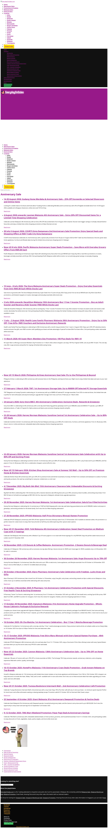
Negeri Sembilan (12, 25)
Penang (9, 31)
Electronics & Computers (13, 62)
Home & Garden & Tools (13, 69)
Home (6, 4)
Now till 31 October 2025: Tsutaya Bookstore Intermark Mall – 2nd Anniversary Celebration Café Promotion (54, 686)
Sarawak (9, 39)
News (5, 83)
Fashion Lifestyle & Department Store (16, 63)
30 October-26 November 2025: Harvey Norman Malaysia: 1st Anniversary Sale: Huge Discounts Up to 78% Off (55, 558)
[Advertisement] (48, 107)
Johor (8, 15)
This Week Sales (8, 79)
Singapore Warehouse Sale (34, 798)
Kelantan (10, 18)
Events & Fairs (8, 11)
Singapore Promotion (49, 798)
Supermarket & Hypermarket (14, 76)
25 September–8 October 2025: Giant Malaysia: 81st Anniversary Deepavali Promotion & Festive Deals (51, 699)
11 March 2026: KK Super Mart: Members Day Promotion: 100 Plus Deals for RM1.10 (43, 338)
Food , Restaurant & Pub (13, 65)
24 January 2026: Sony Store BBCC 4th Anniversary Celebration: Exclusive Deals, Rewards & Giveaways (52, 401)
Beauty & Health (11, 58)
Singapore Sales (20, 798)
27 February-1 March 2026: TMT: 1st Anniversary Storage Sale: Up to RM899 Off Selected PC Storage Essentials (55, 388)
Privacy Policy (8, 820)
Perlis (9, 34)
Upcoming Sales (8, 81)
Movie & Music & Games (13, 72)
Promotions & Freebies (11, 8)
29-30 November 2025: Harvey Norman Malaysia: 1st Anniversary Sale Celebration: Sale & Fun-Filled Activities (55, 502)
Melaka (9, 22)
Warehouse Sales (9, 6)
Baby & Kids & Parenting (13, 55)
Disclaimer (7, 818)
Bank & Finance (11, 56)
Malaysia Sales (8, 10)
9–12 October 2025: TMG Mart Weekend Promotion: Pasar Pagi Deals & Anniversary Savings (46, 712)
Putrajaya (10, 36)
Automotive (10, 53)
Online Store (11, 27)
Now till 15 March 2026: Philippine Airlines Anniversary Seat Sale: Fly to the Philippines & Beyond (50, 375)
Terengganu (11, 43)
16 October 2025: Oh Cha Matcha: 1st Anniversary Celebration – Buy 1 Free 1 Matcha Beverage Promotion (53, 622)
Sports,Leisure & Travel (13, 74)
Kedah (9, 17)
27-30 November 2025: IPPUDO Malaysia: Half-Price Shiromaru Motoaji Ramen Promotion (46, 515)
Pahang (9, 29)
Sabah (9, 38)
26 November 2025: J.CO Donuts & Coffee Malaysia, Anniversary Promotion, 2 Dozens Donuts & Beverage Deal (55, 545)
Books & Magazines (12, 60)
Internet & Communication (13, 70)
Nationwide (10, 24)
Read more (7, 211)
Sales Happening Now (9, 77)
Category (6, 51)
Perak (9, 32)
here (104, 798)
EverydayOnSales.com (7, 792)
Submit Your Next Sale (10, 822)
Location (6, 13)
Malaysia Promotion (10, 794)
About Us (6, 816)
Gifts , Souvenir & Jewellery (14, 67)
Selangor (10, 41)
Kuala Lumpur (11, 20)
